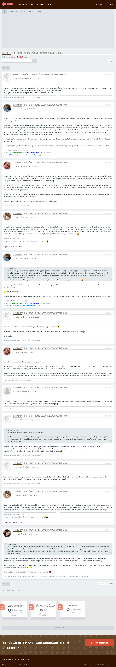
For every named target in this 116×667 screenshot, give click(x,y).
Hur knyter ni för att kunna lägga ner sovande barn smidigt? (33, 53)
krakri (17, 57)
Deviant (17, 534)
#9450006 (108, 348)
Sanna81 (17, 166)
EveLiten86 (18, 78)
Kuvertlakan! (73, 605)
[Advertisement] (58, 31)
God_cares (23, 57)
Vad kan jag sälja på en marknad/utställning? (15, 605)
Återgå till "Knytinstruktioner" (13, 590)
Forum (39, 4)
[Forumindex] (4, 11)
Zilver (16, 109)
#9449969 (108, 254)
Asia (12, 57)
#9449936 (108, 162)
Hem (32, 4)
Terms (16, 659)
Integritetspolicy (7, 659)
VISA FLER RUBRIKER (58, 628)
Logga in (110, 4)
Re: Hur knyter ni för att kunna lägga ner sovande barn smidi (40, 105)
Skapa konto (99, 4)
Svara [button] (6, 68)
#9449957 (108, 213)
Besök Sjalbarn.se (99, 642)
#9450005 (108, 313)
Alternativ (102, 583)
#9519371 (108, 491)
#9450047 (108, 463)
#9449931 (108, 105)
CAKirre (17, 217)
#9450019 (108, 388)
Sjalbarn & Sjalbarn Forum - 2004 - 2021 (14, 665)
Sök (48, 4)
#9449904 (108, 74)
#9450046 (108, 416)
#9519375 (108, 530)
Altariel (17, 392)
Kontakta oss (24, 659)
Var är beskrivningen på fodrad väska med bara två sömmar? (44, 605)
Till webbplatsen (22, 4)
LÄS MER (14, 618)
